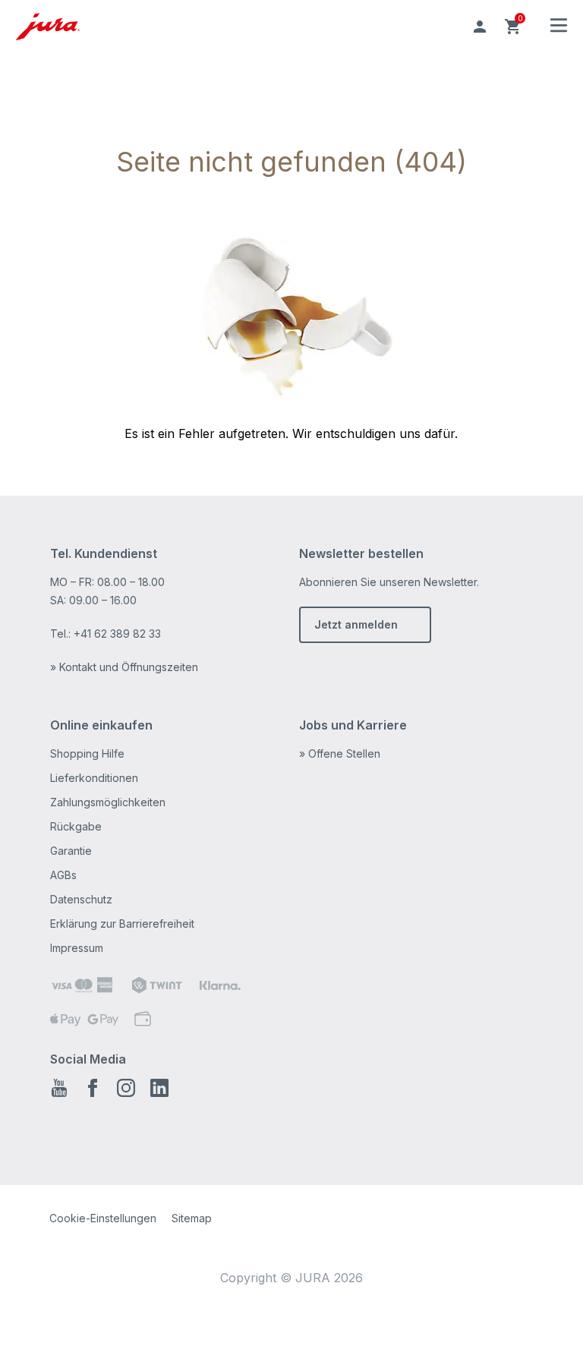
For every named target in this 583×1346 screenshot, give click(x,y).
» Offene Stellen (339, 753)
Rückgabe (76, 826)
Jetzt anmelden (356, 624)
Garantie (71, 850)
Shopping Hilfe (87, 753)
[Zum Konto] (480, 26)
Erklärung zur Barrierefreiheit (122, 923)
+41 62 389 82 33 (117, 633)
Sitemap (192, 1218)
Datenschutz (81, 899)
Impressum (76, 947)
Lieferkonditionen (94, 777)
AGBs (63, 874)
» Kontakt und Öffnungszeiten (124, 666)
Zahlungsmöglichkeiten (107, 802)
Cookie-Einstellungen (102, 1218)
